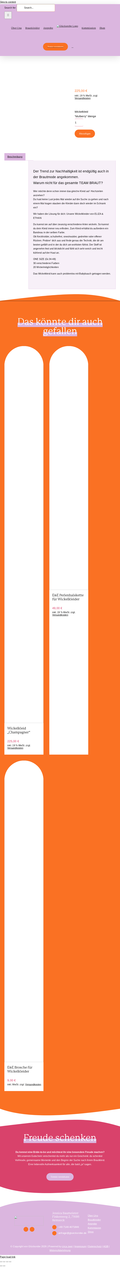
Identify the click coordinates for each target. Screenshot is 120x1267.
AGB (105, 1246)
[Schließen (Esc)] (10, 1261)
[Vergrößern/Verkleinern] (1, 1261)
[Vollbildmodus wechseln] (4, 1261)
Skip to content (8, 2)
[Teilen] (7, 1261)
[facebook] (26, 1229)
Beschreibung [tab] (14, 156)
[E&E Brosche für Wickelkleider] (23, 1061)
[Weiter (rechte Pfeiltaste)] (4, 1265)
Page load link (7, 1257)
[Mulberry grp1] (22, 77)
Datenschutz (95, 1246)
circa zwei (67, 1246)
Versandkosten (83, 98)
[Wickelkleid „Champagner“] (23, 722)
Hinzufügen (84, 133)
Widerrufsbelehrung (60, 1250)
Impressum (80, 1246)
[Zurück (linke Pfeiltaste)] (1, 1265)
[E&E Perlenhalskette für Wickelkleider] (68, 589)
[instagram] (32, 1229)
